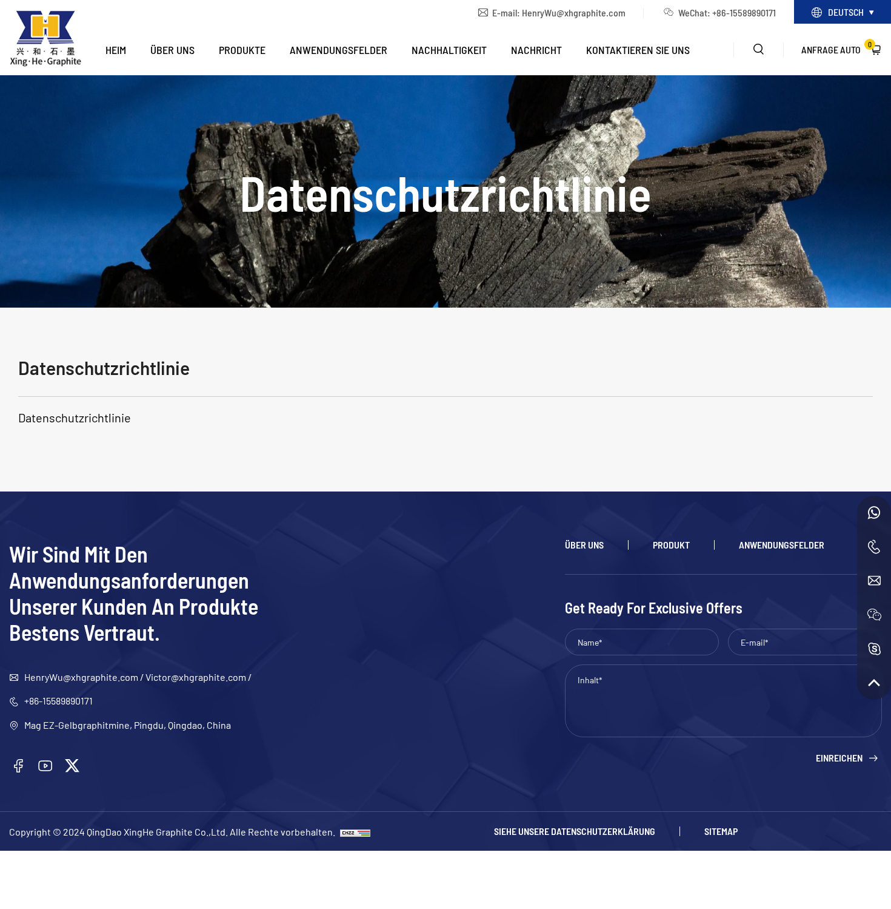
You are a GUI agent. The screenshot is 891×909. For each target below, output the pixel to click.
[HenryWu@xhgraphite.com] (874, 581)
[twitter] (72, 765)
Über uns (172, 49)
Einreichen (839, 757)
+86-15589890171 (58, 700)
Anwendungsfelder (338, 49)
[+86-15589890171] (874, 513)
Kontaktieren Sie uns (638, 49)
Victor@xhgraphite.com (195, 677)
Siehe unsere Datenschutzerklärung (574, 831)
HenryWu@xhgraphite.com (574, 12)
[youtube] (45, 766)
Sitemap (721, 831)
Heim (115, 49)
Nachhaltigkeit (449, 49)
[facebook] (18, 766)
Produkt (671, 545)
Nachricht (536, 49)
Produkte (242, 49)
